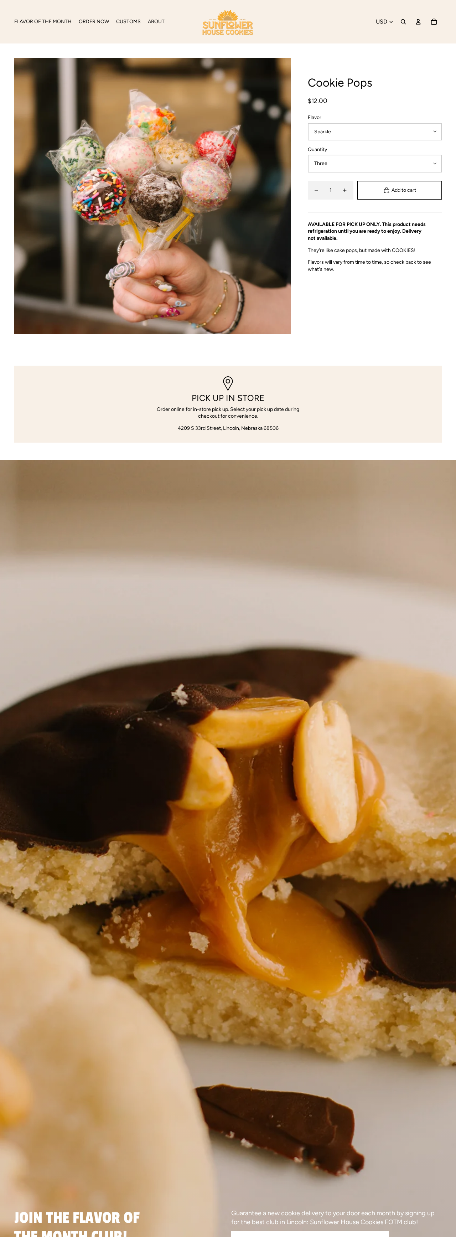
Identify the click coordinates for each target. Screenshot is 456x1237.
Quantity (317, 149)
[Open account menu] (418, 22)
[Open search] (403, 22)
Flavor (314, 117)
